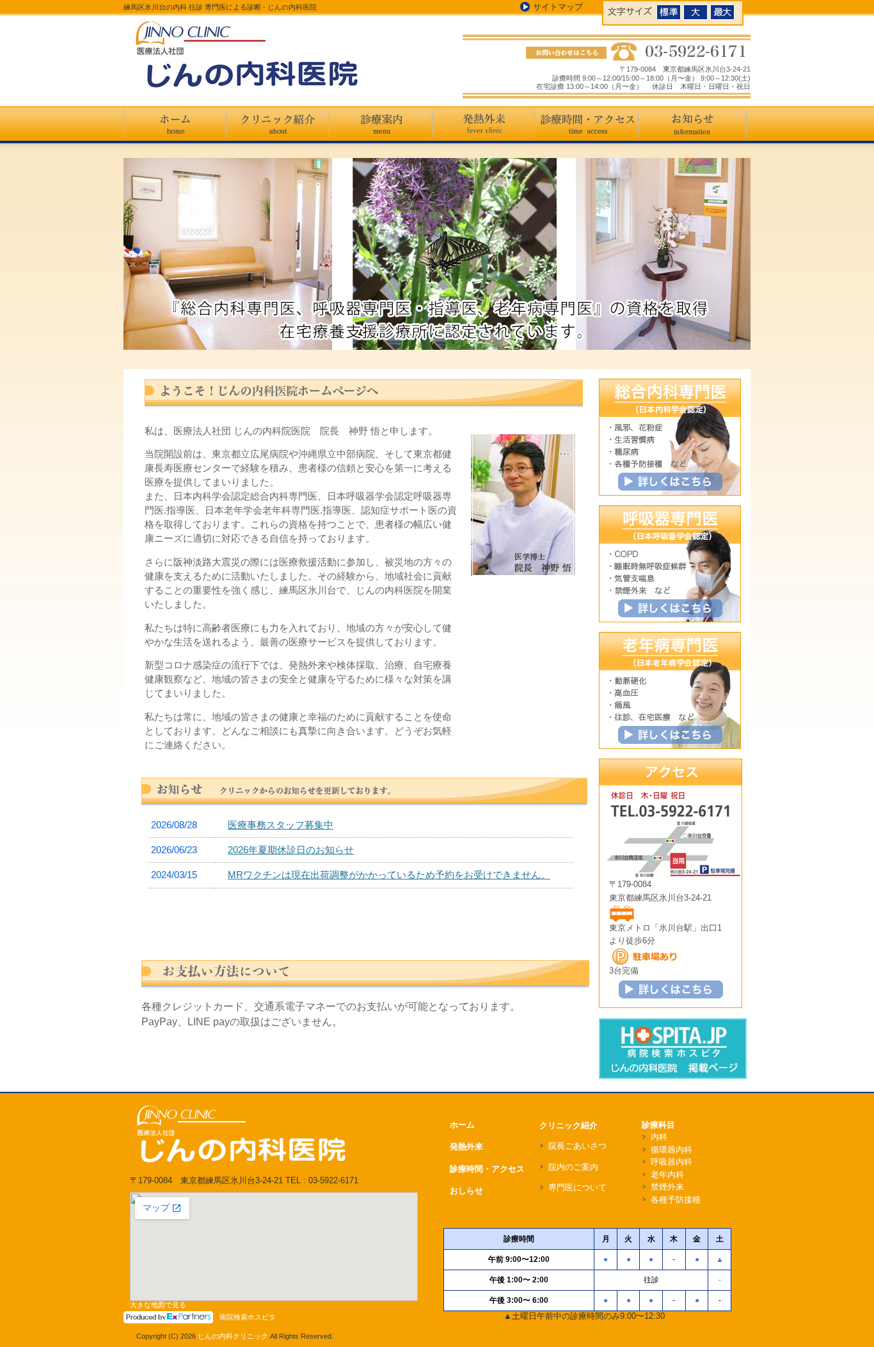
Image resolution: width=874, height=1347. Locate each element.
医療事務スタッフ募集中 (280, 824)
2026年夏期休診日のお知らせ (291, 849)
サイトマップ (558, 7)
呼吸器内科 (671, 1162)
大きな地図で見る (158, 1305)
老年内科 (667, 1174)
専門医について (577, 1187)
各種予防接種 (676, 1199)
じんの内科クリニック (233, 1336)
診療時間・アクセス (587, 123)
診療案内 (381, 123)
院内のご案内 (573, 1167)
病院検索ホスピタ (247, 1317)
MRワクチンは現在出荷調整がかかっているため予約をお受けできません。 (389, 874)
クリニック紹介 (278, 123)
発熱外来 (484, 123)
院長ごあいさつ (577, 1146)
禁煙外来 (667, 1187)
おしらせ (466, 1190)
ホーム (174, 125)
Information (693, 123)
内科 (659, 1137)
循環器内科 (671, 1149)
